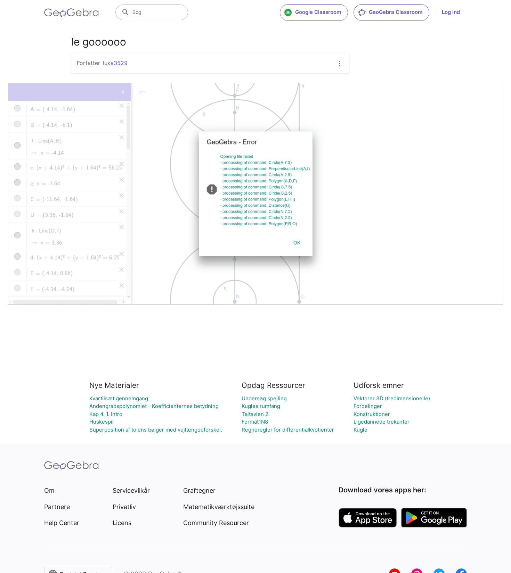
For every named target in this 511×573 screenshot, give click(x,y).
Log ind (451, 12)
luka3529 (115, 62)
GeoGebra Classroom (395, 12)
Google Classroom (318, 12)
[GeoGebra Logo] (71, 12)
